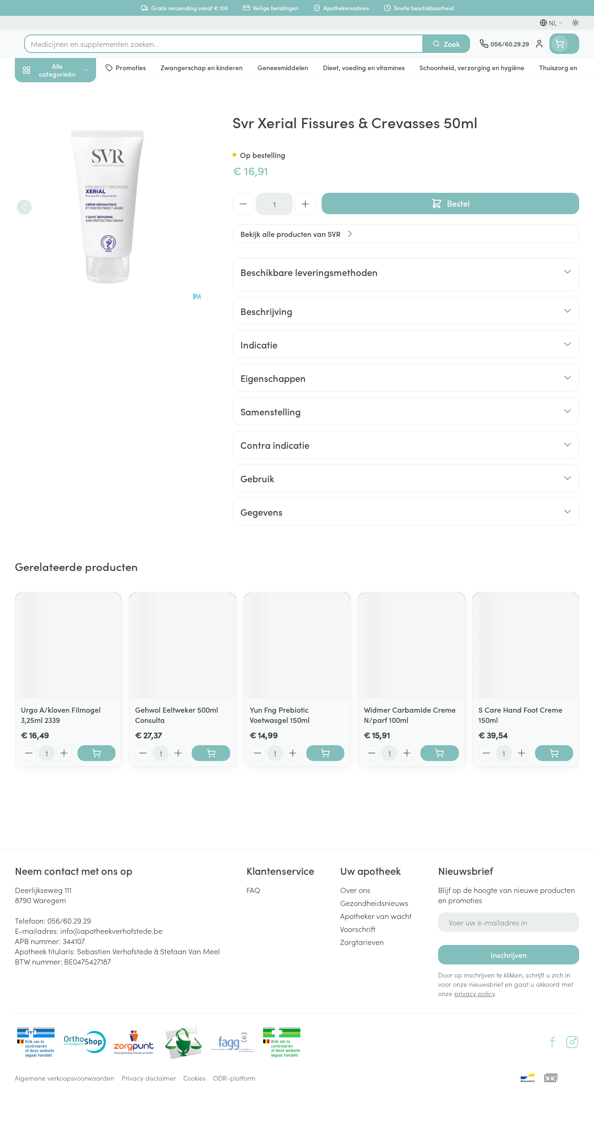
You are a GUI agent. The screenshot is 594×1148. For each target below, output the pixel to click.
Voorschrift (357, 929)
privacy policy (474, 993)
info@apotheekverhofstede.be (111, 930)
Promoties (39, 90)
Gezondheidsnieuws (374, 903)
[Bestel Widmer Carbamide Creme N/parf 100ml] (439, 753)
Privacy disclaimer (149, 1077)
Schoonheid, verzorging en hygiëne (74, 115)
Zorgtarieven (362, 942)
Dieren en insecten (74, 267)
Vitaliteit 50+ (74, 199)
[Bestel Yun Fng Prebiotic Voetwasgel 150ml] (325, 753)
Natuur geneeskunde (74, 222)
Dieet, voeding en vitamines (74, 144)
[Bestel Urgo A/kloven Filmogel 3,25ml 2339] (96, 753)
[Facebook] (553, 1042)
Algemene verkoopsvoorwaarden (64, 1077)
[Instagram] (572, 1042)
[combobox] (223, 43)
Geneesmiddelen (74, 289)
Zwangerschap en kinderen (74, 174)
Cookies (194, 1077)
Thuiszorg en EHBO (74, 244)
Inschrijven (509, 955)
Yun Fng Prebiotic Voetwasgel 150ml (280, 714)
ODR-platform (234, 1077)
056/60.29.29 (69, 920)
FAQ (253, 890)
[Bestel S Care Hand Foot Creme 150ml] (554, 753)
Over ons (355, 890)
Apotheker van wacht (376, 916)
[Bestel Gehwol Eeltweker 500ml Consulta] (211, 753)
